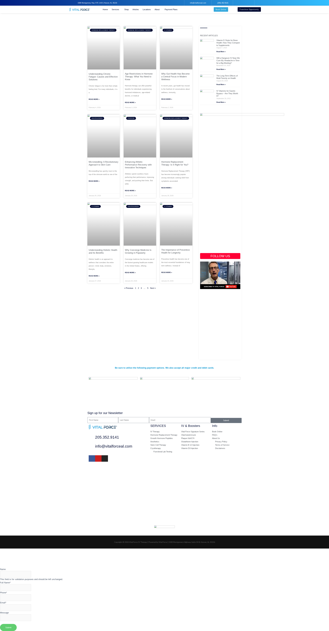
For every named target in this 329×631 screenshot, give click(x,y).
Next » (153, 288)
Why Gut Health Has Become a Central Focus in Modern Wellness (175, 77)
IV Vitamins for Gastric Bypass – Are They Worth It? (227, 93)
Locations (147, 9)
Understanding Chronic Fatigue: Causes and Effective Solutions (103, 77)
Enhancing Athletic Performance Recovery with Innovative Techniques (138, 165)
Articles (135, 9)
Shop (126, 9)
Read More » (94, 99)
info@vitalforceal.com (113, 446)
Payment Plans (171, 9)
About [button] (157, 9)
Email (3, 602)
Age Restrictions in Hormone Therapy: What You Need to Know (139, 77)
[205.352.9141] (92, 438)
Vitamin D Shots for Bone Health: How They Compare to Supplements (228, 42)
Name (3, 569)
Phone (3, 592)
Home (105, 9)
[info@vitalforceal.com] (92, 447)
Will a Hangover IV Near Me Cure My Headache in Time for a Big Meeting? (228, 60)
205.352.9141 (107, 437)
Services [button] (115, 9)
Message (4, 612)
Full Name (5, 582)
